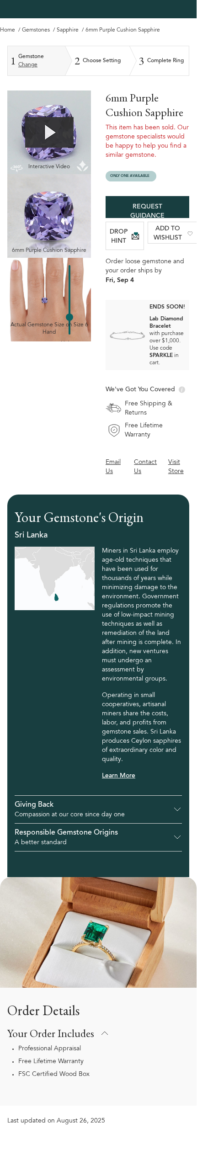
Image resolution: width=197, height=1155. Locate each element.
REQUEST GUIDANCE (147, 211)
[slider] (69, 317)
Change (27, 65)
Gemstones (36, 30)
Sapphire (68, 30)
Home (8, 30)
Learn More (118, 776)
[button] (98, 809)
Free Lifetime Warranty (51, 1062)
